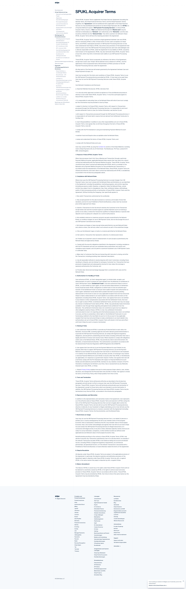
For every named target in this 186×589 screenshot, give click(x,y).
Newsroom (116, 530)
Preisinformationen (79, 500)
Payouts (77, 539)
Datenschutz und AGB (119, 508)
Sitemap (116, 516)
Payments (77, 537)
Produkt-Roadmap (118, 526)
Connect (77, 514)
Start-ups (96, 500)
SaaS (95, 523)
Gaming (96, 531)
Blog (115, 502)
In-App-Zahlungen (98, 515)
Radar (76, 541)
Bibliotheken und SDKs (99, 570)
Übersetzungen (59, 63)
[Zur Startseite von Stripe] (56, 496)
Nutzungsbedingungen (62, 21)
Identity (76, 524)
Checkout (77, 510)
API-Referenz (97, 564)
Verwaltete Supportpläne (120, 542)
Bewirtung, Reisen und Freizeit (101, 533)
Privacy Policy (86, 369)
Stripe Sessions (118, 506)
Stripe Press (117, 532)
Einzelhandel (97, 545)
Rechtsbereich (59, 10)
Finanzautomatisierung (100, 510)
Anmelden (116, 546)
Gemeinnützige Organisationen (102, 539)
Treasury (77, 551)
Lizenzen (116, 514)
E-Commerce (97, 506)
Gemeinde (116, 504)
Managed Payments (80, 533)
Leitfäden (116, 498)
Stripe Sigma (78, 545)
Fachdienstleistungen (99, 541)
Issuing (76, 528)
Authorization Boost (80, 504)
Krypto (76, 516)
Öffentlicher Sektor (99, 543)
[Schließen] (183, 581)
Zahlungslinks (78, 535)
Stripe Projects (98, 573)
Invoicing (77, 526)
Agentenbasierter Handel (100, 502)
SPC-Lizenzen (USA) (61, 48)
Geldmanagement (98, 519)
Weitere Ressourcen (119, 520)
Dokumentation (98, 562)
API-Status (97, 566)
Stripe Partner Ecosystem (100, 555)
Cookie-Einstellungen (119, 518)
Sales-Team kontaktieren (120, 534)
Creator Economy (98, 527)
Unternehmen (97, 498)
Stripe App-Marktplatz (99, 553)
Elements (77, 520)
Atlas (76, 502)
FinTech (96, 529)
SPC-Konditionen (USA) (62, 46)
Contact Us (101, 147)
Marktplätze (97, 517)
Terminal (77, 549)
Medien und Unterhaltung (100, 537)
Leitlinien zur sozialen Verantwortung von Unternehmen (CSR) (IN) (62, 98)
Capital (76, 508)
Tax (75, 547)
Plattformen (97, 521)
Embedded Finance (99, 508)
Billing (76, 506)
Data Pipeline (78, 518)
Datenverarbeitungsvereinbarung (64, 61)
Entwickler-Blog (98, 575)
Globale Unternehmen (99, 513)
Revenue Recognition (80, 543)
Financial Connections (80, 522)
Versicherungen (98, 535)
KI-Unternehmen (98, 525)
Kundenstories (117, 500)
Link (76, 530)
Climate (76, 512)
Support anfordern (118, 540)
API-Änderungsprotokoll (100, 568)
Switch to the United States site (157, 585)
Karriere (116, 528)
